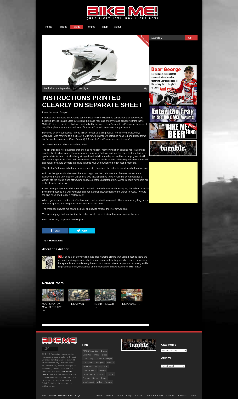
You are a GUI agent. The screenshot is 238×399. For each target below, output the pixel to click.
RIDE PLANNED (128, 304)
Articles (63, 26)
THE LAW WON (76, 304)
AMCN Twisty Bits (90, 351)
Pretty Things (89, 374)
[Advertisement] (173, 182)
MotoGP (110, 362)
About (117, 26)
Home (48, 26)
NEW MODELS (89, 370)
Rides (103, 378)
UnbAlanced (144, 39)
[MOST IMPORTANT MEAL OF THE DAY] (53, 300)
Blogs (77, 26)
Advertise (182, 395)
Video (99, 382)
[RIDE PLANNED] (131, 300)
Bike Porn (87, 355)
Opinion (102, 370)
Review (86, 378)
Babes (104, 351)
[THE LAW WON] (79, 300)
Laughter (100, 362)
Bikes (96, 355)
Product (100, 374)
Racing (110, 374)
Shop (105, 26)
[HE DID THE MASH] (105, 300)
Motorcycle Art (101, 366)
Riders (95, 378)
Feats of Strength (104, 359)
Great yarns (88, 362)
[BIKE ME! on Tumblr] (138, 350)
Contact (170, 395)
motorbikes (87, 366)
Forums (91, 26)
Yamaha (108, 382)
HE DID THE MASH (104, 304)
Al (60, 256)
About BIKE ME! (155, 395)
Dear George (89, 359)
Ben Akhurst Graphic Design (66, 395)
